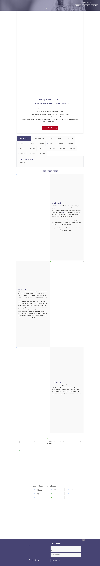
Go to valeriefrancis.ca (86, 2)
